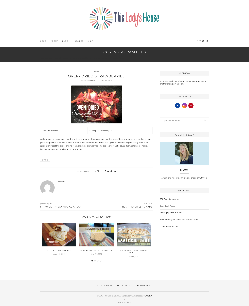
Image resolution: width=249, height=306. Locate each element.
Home (43, 41)
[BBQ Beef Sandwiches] (59, 234)
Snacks (45, 160)
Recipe (96, 72)
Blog (65, 41)
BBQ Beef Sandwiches (59, 250)
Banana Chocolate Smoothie (96, 250)
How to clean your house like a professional (179, 219)
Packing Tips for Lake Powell (172, 212)
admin (93, 80)
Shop (90, 41)
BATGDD (148, 295)
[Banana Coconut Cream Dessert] (134, 234)
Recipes (78, 41)
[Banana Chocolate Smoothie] (96, 234)
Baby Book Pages (167, 206)
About (54, 41)
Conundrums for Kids (169, 226)
